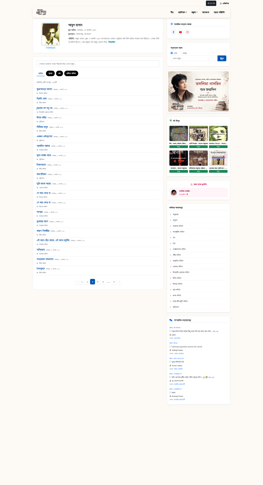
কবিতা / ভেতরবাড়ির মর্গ (175, 374)
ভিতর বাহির (41, 117)
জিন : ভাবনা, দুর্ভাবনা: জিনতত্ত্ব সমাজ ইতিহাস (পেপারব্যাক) (178, 143)
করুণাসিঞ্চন (41, 174)
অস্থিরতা (41, 249)
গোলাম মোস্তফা (179, 353)
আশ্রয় (40, 212)
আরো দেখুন (215, 331)
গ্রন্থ (50, 73)
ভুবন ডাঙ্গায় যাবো (44, 155)
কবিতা (41, 73)
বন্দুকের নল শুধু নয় (44, 108)
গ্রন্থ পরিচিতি (219, 12)
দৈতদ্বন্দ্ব (41, 268)
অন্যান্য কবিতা (43, 150)
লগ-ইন (212, 3)
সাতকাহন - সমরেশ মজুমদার (179, 168)
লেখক (185, 53)
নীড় (172, 12)
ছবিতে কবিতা (71, 73)
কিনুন (178, 146)
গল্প (59, 73)
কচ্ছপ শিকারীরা (43, 231)
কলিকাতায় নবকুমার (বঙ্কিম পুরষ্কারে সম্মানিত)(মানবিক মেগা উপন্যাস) (198, 168)
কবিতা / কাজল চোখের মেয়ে (176, 358)
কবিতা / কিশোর (173, 343)
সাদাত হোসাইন (178, 369)
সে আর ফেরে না (43, 193)
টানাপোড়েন (41, 164)
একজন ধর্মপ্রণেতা (44, 136)
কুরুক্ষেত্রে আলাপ (44, 89)
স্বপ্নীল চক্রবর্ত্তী (179, 384)
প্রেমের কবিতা (43, 187)
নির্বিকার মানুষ (42, 127)
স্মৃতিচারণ (41, 121)
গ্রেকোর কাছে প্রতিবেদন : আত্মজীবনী (218, 168)
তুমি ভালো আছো (44, 183)
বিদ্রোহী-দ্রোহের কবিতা (46, 112)
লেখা (175, 53)
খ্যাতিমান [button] (181, 12)
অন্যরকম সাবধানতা (45, 259)
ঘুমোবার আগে (42, 221)
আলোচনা (205, 12)
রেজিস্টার (226, 3)
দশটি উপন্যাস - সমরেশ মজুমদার (198, 143)
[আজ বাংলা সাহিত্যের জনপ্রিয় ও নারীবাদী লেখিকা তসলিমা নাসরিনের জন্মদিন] (198, 91)
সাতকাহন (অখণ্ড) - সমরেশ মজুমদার (218, 143)
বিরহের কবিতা (43, 93)
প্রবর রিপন (177, 338)
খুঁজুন (222, 58)
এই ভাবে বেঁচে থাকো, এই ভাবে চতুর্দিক (53, 240)
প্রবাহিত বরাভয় (43, 146)
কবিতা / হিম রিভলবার (174, 327)
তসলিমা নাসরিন (184, 191)
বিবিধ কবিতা (42, 102)
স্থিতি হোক (42, 98)
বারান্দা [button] (193, 12)
